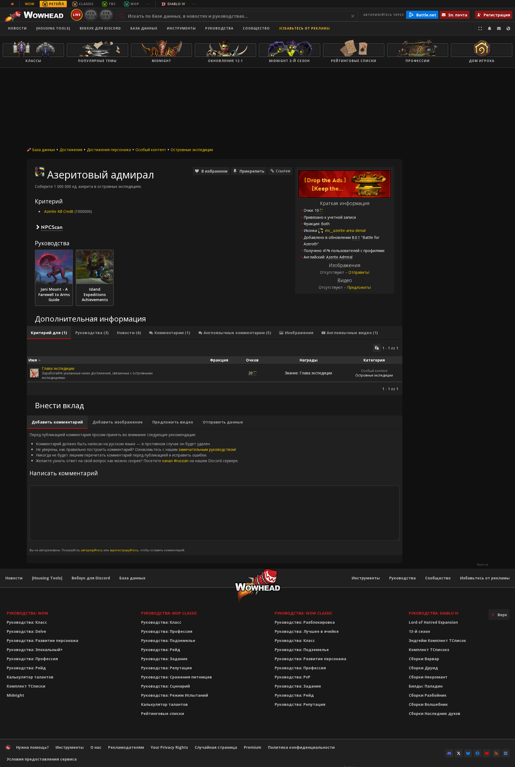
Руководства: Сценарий (165, 686)
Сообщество (256, 28)
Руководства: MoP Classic (169, 613)
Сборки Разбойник (428, 695)
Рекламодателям (126, 747)
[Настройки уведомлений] (489, 28)
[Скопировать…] (377, 348)
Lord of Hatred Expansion (433, 622)
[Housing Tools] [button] (53, 28)
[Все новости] (12, 4)
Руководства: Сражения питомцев (176, 677)
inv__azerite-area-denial (345, 230)
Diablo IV (176, 4)
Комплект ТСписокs (429, 649)
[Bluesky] (468, 753)
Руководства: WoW (27, 613)
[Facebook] (477, 753)
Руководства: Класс (27, 622)
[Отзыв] (499, 28)
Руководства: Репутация (166, 667)
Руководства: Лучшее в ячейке (307, 631)
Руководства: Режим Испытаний (174, 695)
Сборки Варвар (424, 658)
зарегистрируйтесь (124, 550)
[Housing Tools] (47, 577)
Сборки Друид (423, 667)
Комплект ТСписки (26, 686)
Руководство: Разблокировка (305, 622)
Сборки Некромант (428, 677)
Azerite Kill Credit (58, 211)
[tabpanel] (214, 367)
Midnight (15, 695)
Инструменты (366, 577)
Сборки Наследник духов (434, 713)
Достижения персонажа (109, 149)
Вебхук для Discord (100, 28)
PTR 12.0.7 (106, 14)
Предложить (358, 287)
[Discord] (449, 753)
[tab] (49, 332)
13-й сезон (419, 631)
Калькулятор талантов (30, 677)
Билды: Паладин (426, 686)
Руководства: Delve (26, 631)
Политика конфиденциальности (301, 747)
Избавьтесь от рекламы (304, 28)
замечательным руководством (207, 449)
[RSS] (496, 753)
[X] (459, 753)
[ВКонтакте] (506, 753)
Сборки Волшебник (428, 704)
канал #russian (175, 460)
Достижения (71, 149)
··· (148, 4)
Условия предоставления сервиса (42, 759)
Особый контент (150, 149)
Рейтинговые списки (162, 713)
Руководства (219, 28)
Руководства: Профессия (32, 658)
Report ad (482, 564)
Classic (86, 4)
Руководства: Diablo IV (433, 613)
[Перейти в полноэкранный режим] (480, 28)
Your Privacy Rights (169, 747)
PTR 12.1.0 (91, 14)
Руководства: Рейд (26, 667)
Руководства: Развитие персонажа (42, 640)
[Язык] (508, 28)
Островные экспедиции (192, 149)
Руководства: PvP (292, 677)
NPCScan (51, 227)
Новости (17, 28)
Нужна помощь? (32, 747)
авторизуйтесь (92, 550)
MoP (135, 4)
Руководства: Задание (164, 658)
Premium (252, 747)
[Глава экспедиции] (34, 373)
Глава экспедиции (58, 368)
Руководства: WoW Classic (303, 613)
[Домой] (36, 14)
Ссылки (283, 170)
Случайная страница (216, 747)
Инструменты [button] (181, 28)
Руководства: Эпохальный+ (35, 649)
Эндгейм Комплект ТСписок (437, 640)
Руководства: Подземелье (168, 640)
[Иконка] (40, 172)
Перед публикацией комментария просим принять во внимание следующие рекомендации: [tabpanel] (134, 492)
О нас (95, 747)
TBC (112, 4)
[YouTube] (487, 753)
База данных (143, 28)
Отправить (358, 272)
